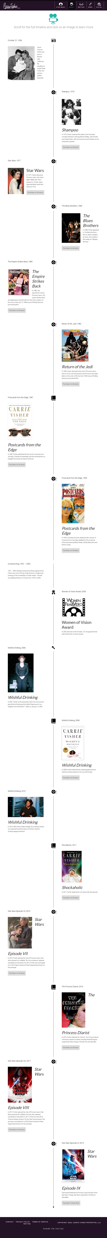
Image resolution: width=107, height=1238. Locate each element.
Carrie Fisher (13, 5)
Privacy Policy (23, 1222)
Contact (10, 1222)
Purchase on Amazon (71, 147)
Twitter (27, 1224)
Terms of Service (40, 1222)
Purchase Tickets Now (71, 1203)
